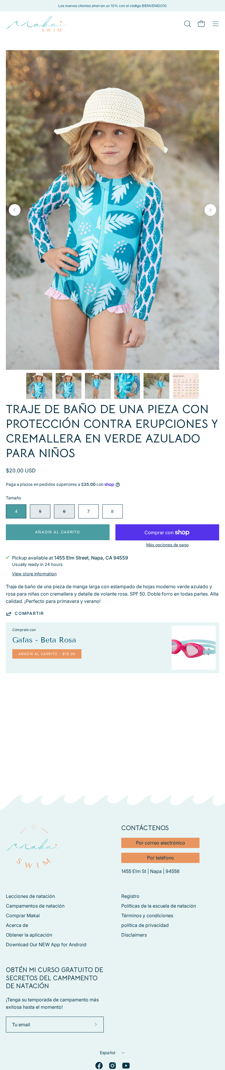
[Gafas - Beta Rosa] (194, 648)
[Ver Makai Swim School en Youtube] (126, 1065)
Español (107, 1052)
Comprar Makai (23, 915)
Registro (130, 896)
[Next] (210, 210)
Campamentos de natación (35, 906)
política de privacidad (145, 925)
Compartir (29, 613)
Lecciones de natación (30, 896)
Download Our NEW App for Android (46, 944)
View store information (34, 573)
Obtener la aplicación (29, 935)
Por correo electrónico (160, 843)
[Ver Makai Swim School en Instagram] (112, 1065)
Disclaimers (134, 935)
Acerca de (17, 925)
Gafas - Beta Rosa (44, 640)
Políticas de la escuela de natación (158, 906)
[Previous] (15, 210)
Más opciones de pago (167, 544)
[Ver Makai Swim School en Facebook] (99, 1065)
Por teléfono (160, 858)
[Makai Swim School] (36, 24)
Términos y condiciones (147, 915)
